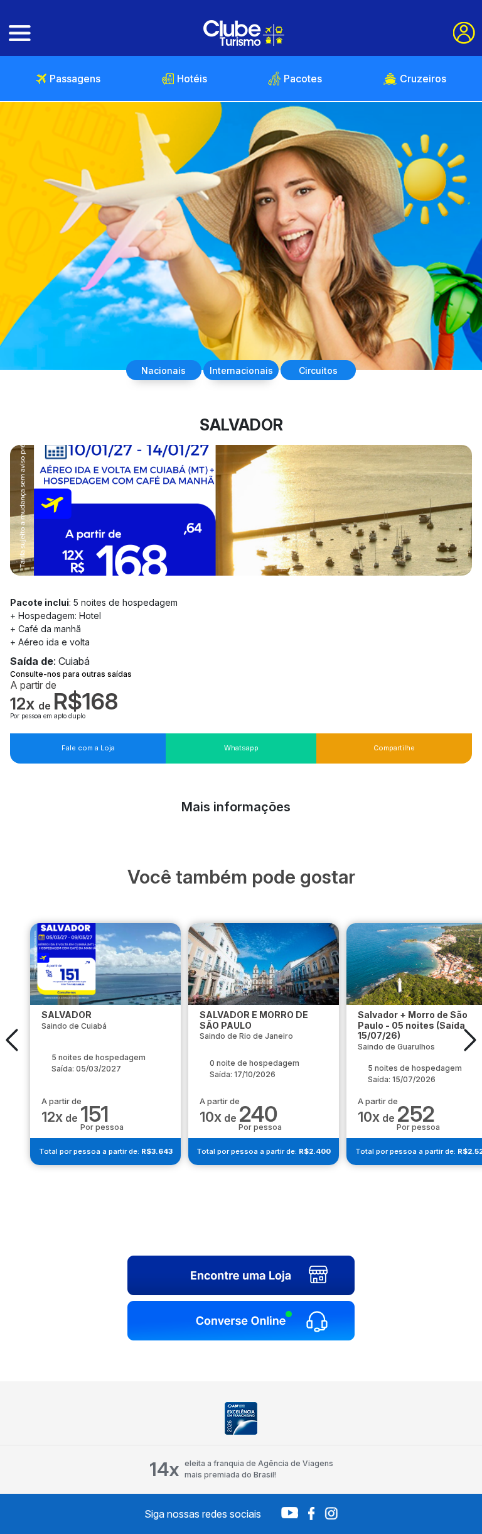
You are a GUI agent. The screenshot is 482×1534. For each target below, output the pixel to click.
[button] (12, 1039)
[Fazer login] (464, 33)
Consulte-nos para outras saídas (71, 674)
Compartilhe (394, 747)
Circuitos (318, 370)
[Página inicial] (243, 33)
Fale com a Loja (88, 747)
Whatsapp (241, 747)
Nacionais (163, 370)
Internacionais (241, 370)
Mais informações (236, 806)
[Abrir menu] (20, 33)
